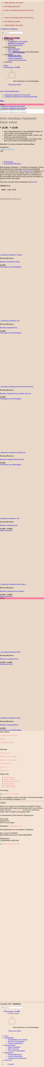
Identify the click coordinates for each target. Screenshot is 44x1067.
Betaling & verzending (8, 756)
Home (6, 38)
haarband (26, 171)
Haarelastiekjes (9, 777)
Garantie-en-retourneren (8, 735)
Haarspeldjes (9, 40)
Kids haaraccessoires (12, 781)
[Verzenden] (5, 35)
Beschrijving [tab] (8, 162)
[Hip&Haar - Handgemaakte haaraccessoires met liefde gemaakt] (9, 29)
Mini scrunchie (13, 51)
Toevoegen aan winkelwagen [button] (10, 267)
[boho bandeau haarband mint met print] (17, 95)
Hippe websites (9, 779)
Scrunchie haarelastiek (16, 53)
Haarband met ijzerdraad (17, 60)
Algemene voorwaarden (8, 760)
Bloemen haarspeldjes (16, 43)
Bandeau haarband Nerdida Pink (12, 459)
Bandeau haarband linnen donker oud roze (15, 393)
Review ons (4, 770)
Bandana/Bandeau (15, 56)
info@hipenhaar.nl (16, 826)
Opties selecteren (6, 530)
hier (35, 182)
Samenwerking (5, 763)
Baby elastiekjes (14, 49)
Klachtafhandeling (6, 742)
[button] (12, 38)
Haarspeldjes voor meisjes (18, 41)
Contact (3, 739)
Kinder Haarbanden (15, 58)
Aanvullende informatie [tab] (12, 164)
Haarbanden (8, 54)
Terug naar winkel (14, 55)
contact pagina (16, 810)
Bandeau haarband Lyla (8, 525)
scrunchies (8, 62)
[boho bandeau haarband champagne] (20, 97)
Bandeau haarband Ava (8, 328)
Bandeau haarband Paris (9, 659)
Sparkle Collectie (10, 787)
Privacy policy (5, 753)
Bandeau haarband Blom (9, 725)
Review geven (9, 783)
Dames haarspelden (15, 45)
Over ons (3, 767)
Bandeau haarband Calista (10, 262)
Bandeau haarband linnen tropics (12, 591)
